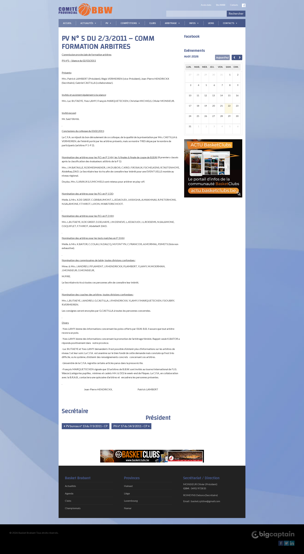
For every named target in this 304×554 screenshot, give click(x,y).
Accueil (67, 23)
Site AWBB (220, 5)
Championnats (73, 508)
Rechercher (236, 13)
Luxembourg (131, 500)
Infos (192, 23)
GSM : (186, 488)
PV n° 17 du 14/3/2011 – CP (130, 426)
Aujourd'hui (222, 57)
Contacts (234, 5)
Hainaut (128, 485)
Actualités (86, 23)
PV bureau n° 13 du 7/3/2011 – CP (86, 426)
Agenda (69, 493)
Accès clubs (206, 5)
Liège (127, 493)
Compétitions (129, 23)
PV (107, 23)
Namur (128, 508)
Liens (211, 23)
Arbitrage (171, 23)
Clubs (152, 23)
